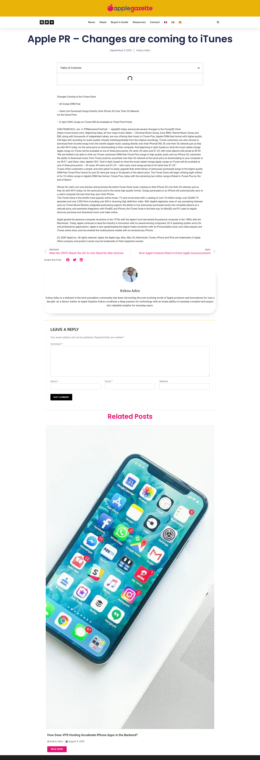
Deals (102, 22)
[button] (218, 22)
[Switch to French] (165, 22)
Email (109, 381)
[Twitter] (47, 22)
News (91, 22)
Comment (56, 344)
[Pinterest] (52, 22)
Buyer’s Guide (119, 22)
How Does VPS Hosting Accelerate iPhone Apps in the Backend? (92, 735)
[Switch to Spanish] (180, 22)
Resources (139, 22)
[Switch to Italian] (173, 22)
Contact (155, 22)
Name (54, 381)
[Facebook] (42, 22)
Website (163, 381)
